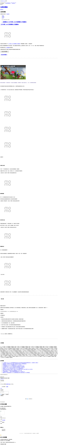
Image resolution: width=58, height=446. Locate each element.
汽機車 (7, 386)
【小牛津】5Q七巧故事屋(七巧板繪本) (9, 24)
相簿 (3, 15)
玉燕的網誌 (4, 7)
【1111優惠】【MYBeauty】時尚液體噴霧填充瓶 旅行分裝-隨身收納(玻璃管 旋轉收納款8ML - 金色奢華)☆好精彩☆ (20, 362)
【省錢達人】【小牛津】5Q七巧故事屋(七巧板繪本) (14, 21)
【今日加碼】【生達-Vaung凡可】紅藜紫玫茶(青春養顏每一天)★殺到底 (13, 367)
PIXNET (22, 433)
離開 (5, 444)
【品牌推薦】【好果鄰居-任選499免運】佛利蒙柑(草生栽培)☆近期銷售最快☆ (14, 363)
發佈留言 (2, 395)
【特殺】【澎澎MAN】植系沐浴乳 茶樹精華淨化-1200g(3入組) (12, 370)
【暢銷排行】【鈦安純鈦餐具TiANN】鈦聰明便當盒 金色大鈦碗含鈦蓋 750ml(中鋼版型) (16, 372)
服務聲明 (37, 433)
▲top (1, 388)
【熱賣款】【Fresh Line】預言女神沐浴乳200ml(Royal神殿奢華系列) (12, 368)
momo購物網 (8, 47)
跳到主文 (1, 9)
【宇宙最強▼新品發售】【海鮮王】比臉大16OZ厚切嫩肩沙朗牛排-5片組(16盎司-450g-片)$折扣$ (17, 369)
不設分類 (3, 420)
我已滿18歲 (2, 444)
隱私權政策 (34, 433)
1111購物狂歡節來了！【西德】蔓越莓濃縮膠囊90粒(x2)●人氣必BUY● (13, 371)
